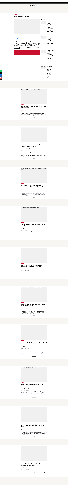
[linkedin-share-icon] (0, 76)
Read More (34, 117)
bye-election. (26, 273)
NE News (34, 2)
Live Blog (18, 2)
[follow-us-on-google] (18, 38)
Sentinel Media (39, 2)
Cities (31, 2)
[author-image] (21, 110)
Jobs (51, 2)
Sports (44, 2)
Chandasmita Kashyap (25, 148)
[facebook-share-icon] (0, 74)
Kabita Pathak (24, 110)
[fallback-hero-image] (43, 22)
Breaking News (22, 2)
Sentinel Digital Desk (17, 34)
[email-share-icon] (0, 78)
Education (47, 2)
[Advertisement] (34, 10)
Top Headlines (28, 2)
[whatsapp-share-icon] (0, 71)
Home (15, 2)
